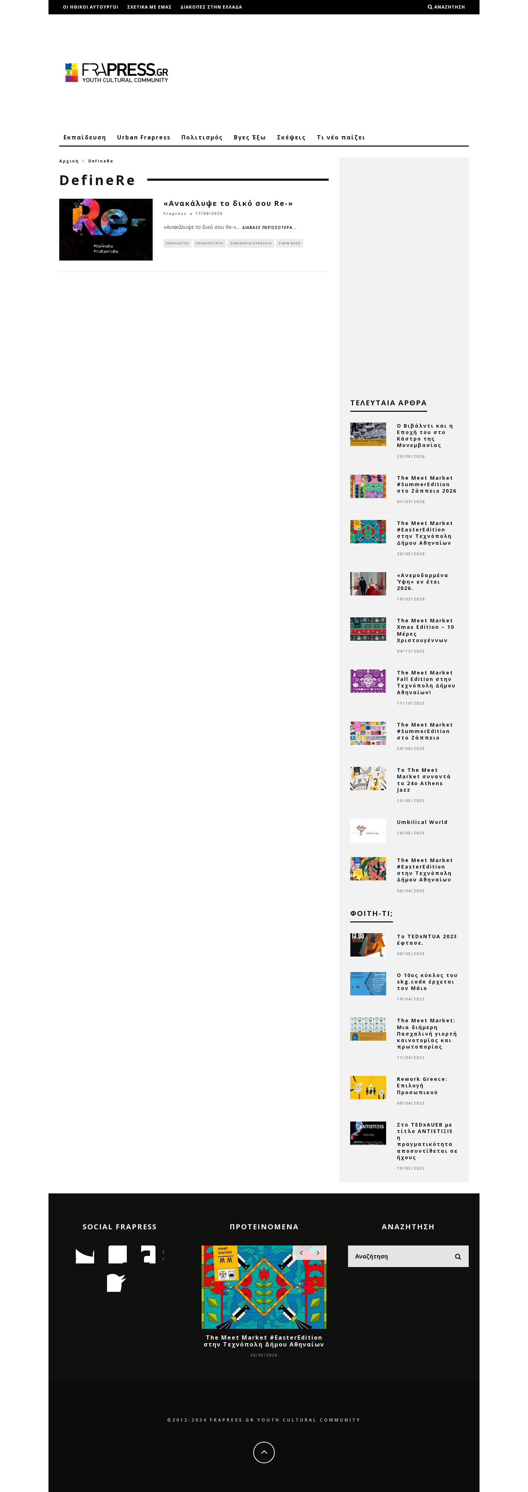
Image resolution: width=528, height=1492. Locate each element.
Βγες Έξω (250, 137)
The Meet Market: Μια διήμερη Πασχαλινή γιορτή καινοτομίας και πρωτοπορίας (427, 1033)
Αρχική (69, 161)
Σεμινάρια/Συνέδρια (251, 243)
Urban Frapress (144, 137)
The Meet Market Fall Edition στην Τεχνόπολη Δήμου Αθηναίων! (426, 682)
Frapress (175, 213)
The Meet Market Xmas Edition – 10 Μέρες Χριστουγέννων (425, 630)
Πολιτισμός (202, 137)
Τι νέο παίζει (341, 137)
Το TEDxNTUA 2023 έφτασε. (427, 939)
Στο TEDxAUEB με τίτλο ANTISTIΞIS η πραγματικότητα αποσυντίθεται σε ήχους (427, 1141)
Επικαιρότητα (209, 243)
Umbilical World (422, 822)
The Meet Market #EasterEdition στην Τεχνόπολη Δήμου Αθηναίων (425, 533)
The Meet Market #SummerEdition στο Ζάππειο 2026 (427, 484)
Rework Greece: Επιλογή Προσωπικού (422, 1085)
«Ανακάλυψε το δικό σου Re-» (228, 203)
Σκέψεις (291, 137)
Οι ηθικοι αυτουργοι (91, 7)
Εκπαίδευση (85, 137)
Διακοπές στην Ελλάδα (211, 7)
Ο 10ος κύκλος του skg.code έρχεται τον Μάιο (427, 981)
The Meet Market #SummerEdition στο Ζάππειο (425, 731)
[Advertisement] (338, 72)
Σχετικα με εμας (149, 7)
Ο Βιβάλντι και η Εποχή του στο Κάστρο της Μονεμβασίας (425, 435)
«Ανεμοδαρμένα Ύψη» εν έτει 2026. (423, 581)
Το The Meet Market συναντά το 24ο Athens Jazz (424, 779)
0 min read (290, 243)
